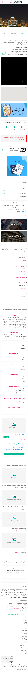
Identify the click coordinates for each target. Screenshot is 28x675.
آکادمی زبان (24, 638)
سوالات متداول (24, 630)
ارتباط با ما (25, 622)
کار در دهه (25, 627)
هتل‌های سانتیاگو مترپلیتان (22, 42)
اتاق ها (5, 33)
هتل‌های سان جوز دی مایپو (9, 42)
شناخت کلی (21, 33)
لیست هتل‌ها (24, 649)
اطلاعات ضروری (13, 33)
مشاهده (14, 454)
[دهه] (25, 2)
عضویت (5, 2)
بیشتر (3, 150)
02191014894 (12, 603)
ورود (11, 2)
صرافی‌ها (25, 653)
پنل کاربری (23, 211)
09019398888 (10, 607)
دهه (26, 40)
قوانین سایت (24, 629)
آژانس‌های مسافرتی (23, 645)
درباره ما (25, 620)
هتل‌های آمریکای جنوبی (18, 40)
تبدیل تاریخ (24, 636)
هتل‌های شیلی (9, 40)
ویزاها (25, 652)
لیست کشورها (24, 650)
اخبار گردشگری (24, 647)
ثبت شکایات (24, 624)
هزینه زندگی (24, 639)
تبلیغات (25, 625)
